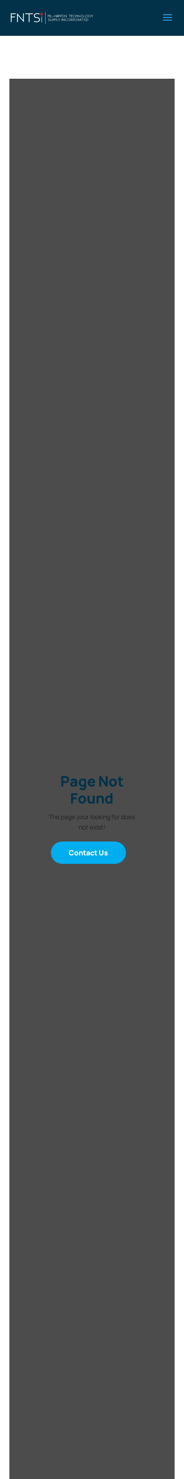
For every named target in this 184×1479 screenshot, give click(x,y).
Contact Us (88, 853)
